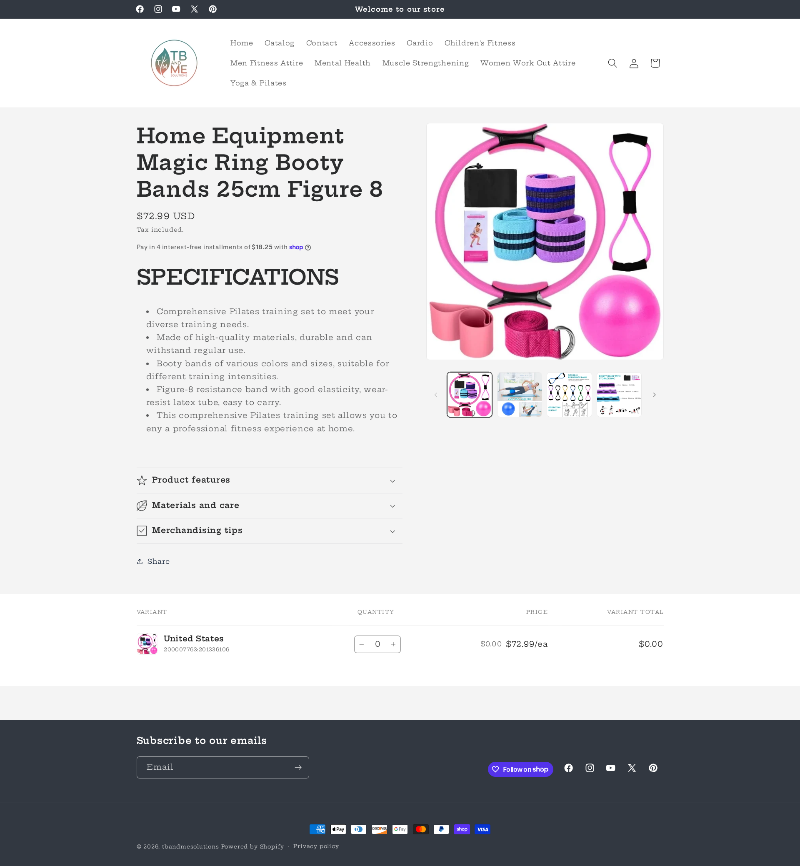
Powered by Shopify (253, 846)
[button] (612, 63)
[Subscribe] (298, 767)
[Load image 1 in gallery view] (469, 394)
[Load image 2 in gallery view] (519, 394)
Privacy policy (316, 846)
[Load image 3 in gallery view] (569, 394)
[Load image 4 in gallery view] (619, 394)
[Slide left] (435, 394)
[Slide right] (654, 394)
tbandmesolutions (190, 846)
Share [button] (159, 561)
